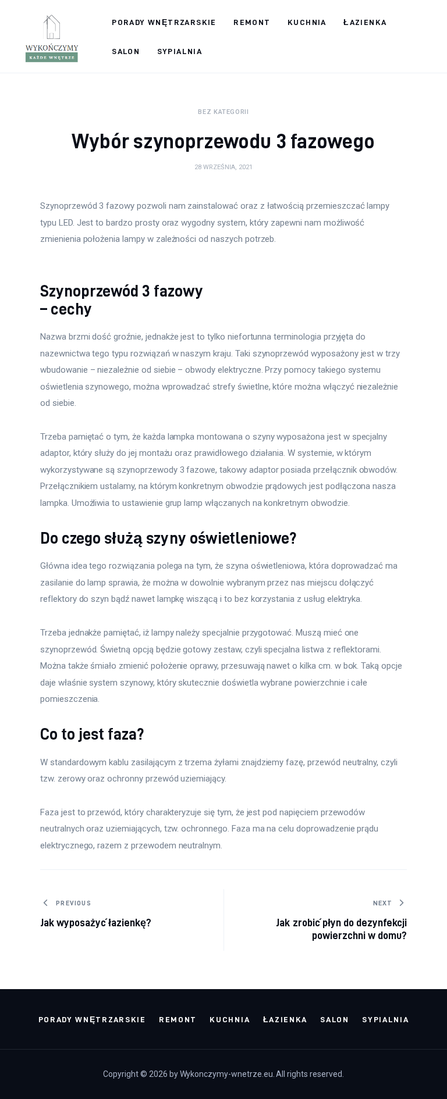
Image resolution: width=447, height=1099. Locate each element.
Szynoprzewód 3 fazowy (121, 290)
